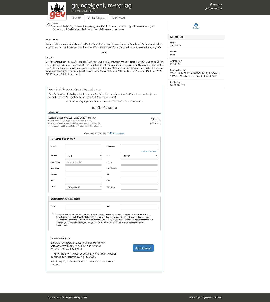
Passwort (111, 146)
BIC (108, 206)
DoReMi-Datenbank (96, 18)
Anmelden (217, 4)
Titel (108, 155)
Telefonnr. (111, 186)
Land (53, 186)
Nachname (112, 168)
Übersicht (76, 17)
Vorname (55, 168)
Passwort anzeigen (149, 151)
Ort (108, 180)
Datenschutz (194, 297)
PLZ (52, 180)
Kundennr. (55, 161)
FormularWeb (118, 17)
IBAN (53, 206)
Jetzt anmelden (118, 133)
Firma (109, 161)
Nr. (108, 174)
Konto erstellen (215, 8)
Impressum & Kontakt (212, 297)
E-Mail (53, 146)
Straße (54, 174)
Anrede (54, 155)
